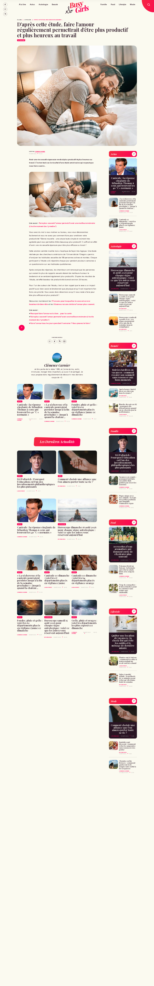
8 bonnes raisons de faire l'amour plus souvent (74, 304)
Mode (132, 4)
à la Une (19, 19)
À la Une (22, 4)
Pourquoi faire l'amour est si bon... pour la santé (51, 313)
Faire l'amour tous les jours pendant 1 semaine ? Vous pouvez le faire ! (60, 323)
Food (113, 4)
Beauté (55, 4)
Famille (103, 4)
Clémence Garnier (40, 151)
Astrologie (43, 4)
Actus (32, 4)
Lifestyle (122, 4)
